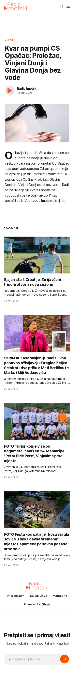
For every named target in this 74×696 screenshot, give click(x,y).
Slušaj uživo (38, 596)
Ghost (46, 604)
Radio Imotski (27, 88)
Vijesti (9, 40)
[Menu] (68, 6)
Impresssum (15, 596)
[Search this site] (61, 6)
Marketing (60, 596)
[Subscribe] (64, 659)
